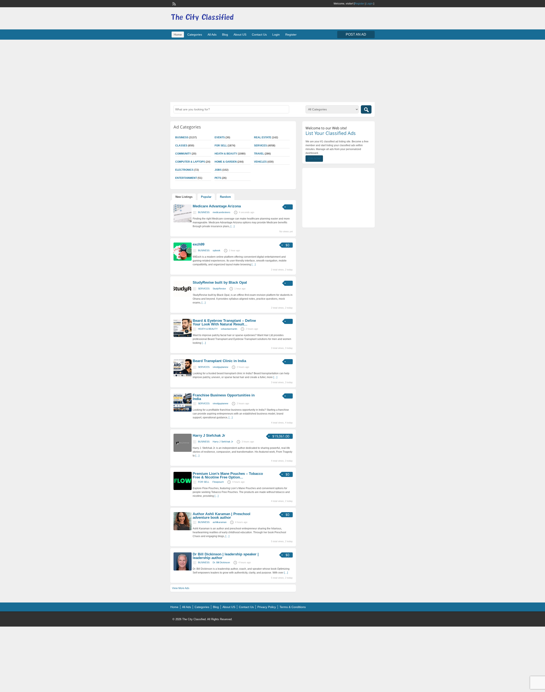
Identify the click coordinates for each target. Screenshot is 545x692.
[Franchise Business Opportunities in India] (183, 410)
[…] (232, 226)
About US (240, 34)
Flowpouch (218, 482)
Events (220, 137)
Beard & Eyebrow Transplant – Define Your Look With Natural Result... (224, 322)
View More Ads (180, 588)
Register (359, 3)
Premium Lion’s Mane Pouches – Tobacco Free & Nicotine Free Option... (228, 475)
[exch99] (183, 259)
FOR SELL (221, 145)
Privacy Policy (266, 607)
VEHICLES (260, 161)
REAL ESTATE (262, 137)
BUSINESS (181, 137)
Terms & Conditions (293, 607)
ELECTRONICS (184, 169)
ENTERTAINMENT (186, 177)
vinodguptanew (220, 367)
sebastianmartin (229, 329)
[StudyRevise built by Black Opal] (183, 295)
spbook (216, 250)
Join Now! (314, 158)
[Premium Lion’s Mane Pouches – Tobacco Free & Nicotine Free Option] (183, 489)
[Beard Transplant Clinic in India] (183, 376)
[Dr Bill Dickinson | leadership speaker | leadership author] (183, 569)
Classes (181, 145)
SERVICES (260, 145)
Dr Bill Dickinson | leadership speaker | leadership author (226, 556)
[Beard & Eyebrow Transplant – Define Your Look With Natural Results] (183, 336)
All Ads (212, 34)
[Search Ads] (366, 109)
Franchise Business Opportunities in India (224, 397)
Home (178, 34)
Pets (218, 177)
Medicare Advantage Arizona (217, 206)
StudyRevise (219, 288)
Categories (194, 34)
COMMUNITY (183, 153)
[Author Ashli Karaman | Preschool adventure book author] (183, 529)
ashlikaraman (220, 522)
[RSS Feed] (173, 3)
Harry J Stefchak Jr (209, 435)
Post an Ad (356, 34)
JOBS (218, 169)
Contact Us (259, 34)
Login (369, 3)
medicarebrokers (221, 212)
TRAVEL (259, 153)
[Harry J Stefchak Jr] (183, 450)
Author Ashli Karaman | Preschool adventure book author (221, 516)
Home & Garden (226, 161)
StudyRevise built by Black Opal (220, 282)
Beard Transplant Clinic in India (219, 361)
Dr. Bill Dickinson (221, 562)
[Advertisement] (272, 70)
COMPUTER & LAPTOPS (190, 161)
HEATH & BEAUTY (226, 153)
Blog (225, 34)
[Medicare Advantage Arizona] (183, 221)
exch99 (198, 244)
